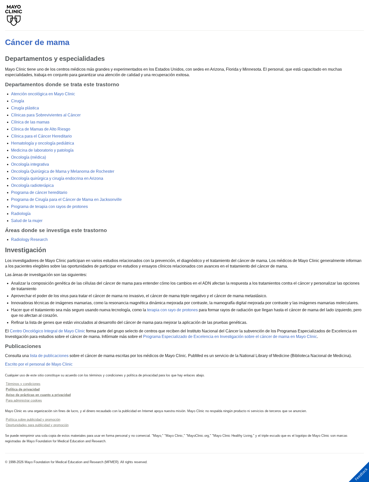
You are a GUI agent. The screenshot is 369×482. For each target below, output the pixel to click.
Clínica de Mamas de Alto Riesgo (40, 129)
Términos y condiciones (23, 384)
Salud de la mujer (26, 220)
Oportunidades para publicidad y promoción (37, 425)
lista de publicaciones (49, 356)
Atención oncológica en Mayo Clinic (43, 94)
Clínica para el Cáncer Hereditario (41, 136)
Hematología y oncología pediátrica (42, 143)
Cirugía (17, 101)
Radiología (21, 213)
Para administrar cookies (24, 400)
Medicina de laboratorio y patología (42, 150)
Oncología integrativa (30, 164)
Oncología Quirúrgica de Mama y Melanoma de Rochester (62, 171)
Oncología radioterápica (32, 185)
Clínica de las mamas (30, 122)
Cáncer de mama (37, 42)
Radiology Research (29, 239)
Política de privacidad (23, 389)
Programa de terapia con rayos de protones (49, 206)
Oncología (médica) (28, 157)
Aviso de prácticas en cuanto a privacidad (38, 395)
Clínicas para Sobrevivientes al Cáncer (46, 115)
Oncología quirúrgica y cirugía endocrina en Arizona (57, 178)
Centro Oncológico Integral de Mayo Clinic (47, 331)
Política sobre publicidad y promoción (33, 419)
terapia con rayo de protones (172, 310)
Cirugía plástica (25, 108)
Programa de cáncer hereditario (39, 192)
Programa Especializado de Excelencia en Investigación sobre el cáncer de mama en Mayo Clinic (230, 336)
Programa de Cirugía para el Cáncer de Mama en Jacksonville (66, 199)
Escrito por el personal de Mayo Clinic (39, 364)
